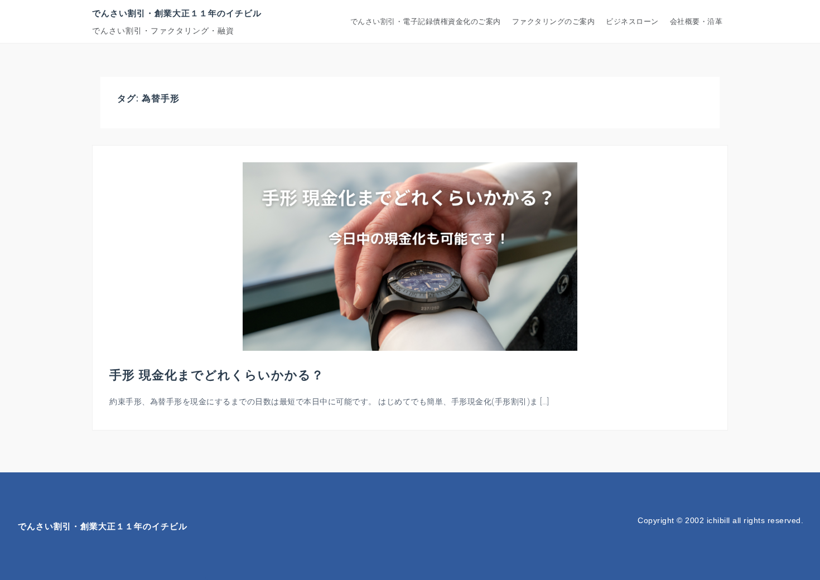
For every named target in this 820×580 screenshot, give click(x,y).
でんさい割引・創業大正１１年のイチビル (177, 12)
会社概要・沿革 (696, 21)
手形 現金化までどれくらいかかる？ (216, 374)
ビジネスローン (632, 21)
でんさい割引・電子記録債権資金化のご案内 (425, 21)
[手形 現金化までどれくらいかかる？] (410, 256)
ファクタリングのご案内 (553, 21)
